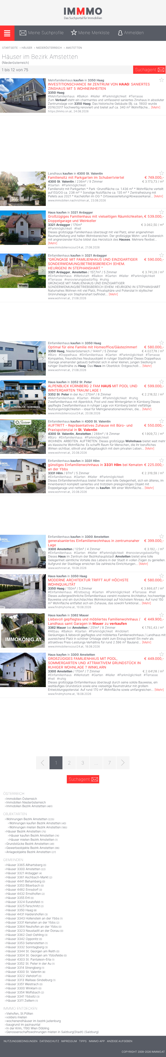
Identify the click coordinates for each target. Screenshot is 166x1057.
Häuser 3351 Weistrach (22, 984)
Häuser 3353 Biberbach (23, 885)
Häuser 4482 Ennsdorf (22, 889)
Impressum (69, 1041)
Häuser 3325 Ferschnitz (23, 906)
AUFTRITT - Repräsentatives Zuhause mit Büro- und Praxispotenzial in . (90, 427)
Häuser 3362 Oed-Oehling (25, 935)
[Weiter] (123, 762)
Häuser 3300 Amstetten (23, 869)
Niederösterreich (49, 47)
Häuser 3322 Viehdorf (22, 976)
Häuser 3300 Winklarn (22, 988)
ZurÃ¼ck (4, 270)
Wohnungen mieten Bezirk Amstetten (35, 827)
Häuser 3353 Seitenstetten (25, 943)
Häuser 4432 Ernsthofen (23, 893)
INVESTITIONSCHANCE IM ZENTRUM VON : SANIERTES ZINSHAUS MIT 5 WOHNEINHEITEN (99, 86)
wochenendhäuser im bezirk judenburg (33, 1021)
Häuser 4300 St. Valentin (24, 971)
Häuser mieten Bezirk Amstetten (31, 839)
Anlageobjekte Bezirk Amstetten (28, 852)
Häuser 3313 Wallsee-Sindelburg (29, 980)
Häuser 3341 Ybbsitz (21, 996)
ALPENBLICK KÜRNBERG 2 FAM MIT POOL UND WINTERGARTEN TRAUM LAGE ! (92, 388)
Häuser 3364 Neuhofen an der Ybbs (32, 926)
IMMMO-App (97, 1041)
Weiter (42, 270)
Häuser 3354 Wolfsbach (23, 992)
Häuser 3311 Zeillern (20, 1000)
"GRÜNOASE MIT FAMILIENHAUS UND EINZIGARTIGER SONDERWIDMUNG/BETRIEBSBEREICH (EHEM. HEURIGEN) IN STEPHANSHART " (92, 263)
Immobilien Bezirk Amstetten (26, 806)
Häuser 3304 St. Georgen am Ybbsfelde (34, 955)
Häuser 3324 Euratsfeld (23, 902)
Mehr (155, 107)
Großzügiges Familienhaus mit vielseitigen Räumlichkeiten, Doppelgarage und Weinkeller (95, 218)
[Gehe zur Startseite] (83, 19)
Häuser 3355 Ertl (18, 898)
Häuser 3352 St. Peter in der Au (28, 963)
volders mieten (16, 1017)
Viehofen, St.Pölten (19, 1013)
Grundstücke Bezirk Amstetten (27, 843)
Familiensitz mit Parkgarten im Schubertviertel (86, 177)
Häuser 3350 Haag (19, 910)
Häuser (27, 47)
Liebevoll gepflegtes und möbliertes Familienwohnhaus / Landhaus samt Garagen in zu (94, 621)
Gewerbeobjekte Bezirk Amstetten (30, 848)
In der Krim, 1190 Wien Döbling (27, 1028)
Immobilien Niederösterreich (26, 802)
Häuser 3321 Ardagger (22, 873)
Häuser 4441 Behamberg (23, 881)
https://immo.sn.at (60, 111)
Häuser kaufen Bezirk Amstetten (31, 835)
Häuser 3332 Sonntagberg (25, 947)
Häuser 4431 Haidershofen (25, 914)
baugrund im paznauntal (23, 1024)
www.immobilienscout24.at (65, 247)
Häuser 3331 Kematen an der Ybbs (31, 922)
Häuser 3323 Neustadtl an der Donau (32, 930)
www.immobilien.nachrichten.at (68, 200)
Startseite (10, 47)
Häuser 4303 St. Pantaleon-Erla (28, 959)
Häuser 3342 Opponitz (22, 939)
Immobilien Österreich (21, 798)
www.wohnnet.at (59, 298)
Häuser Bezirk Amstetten (23, 831)
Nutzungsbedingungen (20, 1041)
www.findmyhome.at (61, 607)
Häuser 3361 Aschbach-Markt (27, 877)
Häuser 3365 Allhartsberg (24, 865)
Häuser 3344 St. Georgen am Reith (31, 951)
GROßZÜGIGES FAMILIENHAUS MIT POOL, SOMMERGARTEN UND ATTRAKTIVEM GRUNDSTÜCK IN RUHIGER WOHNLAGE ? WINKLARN (94, 662)
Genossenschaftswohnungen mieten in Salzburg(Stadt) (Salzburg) (52, 1032)
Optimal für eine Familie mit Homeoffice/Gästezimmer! (92, 347)
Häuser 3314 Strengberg (23, 967)
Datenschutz (49, 1041)
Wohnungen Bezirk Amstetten (26, 819)
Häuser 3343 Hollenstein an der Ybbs (32, 918)
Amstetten (74, 47)
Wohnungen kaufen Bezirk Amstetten (35, 823)
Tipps (83, 1041)
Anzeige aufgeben (119, 1041)
